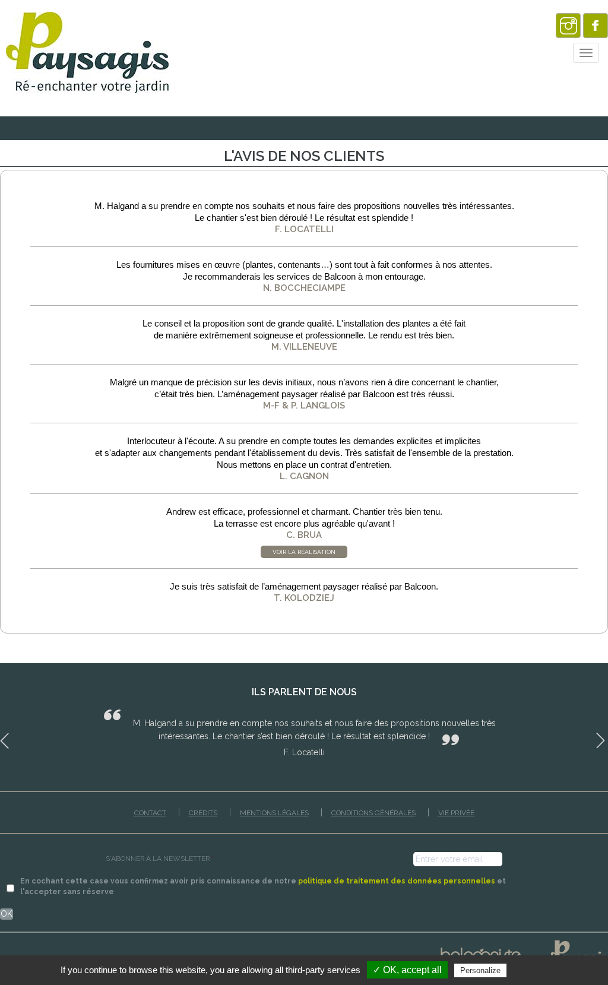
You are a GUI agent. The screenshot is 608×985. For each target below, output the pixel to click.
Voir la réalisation (304, 552)
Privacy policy (534, 970)
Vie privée (456, 813)
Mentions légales (274, 813)
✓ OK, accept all (407, 970)
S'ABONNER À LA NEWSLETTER (160, 858)
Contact (150, 813)
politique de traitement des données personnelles (396, 880)
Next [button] (602, 739)
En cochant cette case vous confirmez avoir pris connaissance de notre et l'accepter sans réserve (263, 886)
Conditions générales (373, 813)
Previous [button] (6, 739)
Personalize (480, 970)
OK (6, 914)
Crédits (203, 813)
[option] (304, 733)
